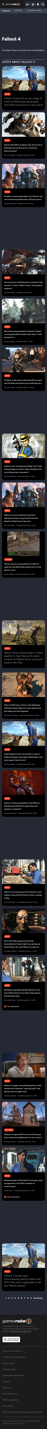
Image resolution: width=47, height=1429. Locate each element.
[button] (42, 4)
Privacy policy (9, 1363)
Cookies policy (9, 1369)
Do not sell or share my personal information (22, 1412)
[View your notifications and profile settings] (37, 4)
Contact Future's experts (14, 1357)
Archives (38, 1298)
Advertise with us (10, 1394)
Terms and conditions (12, 1351)
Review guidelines (10, 1400)
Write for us (8, 1406)
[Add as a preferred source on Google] (11, 1339)
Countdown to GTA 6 (34, 10)
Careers (6, 1381)
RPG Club (18, 10)
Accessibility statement (13, 1375)
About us (7, 1387)
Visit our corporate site (21, 1331)
